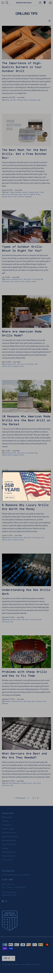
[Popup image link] (26, 486)
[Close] (47, 475)
